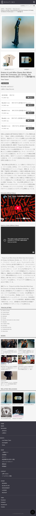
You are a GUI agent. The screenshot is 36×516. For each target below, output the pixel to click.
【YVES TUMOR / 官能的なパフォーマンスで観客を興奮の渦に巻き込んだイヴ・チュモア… (26, 352)
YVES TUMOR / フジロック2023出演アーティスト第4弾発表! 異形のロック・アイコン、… (9, 384)
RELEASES (8, 8)
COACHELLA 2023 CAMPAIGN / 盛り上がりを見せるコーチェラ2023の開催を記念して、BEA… (25, 368)
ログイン (27, 5)
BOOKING (4, 483)
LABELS (4, 433)
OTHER (3, 481)
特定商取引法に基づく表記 (8, 459)
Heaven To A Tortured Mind (18, 418)
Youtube (3, 507)
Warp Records (16, 8)
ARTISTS (4, 430)
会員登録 (23, 5)
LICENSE (4, 490)
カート (31, 5)
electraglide (5, 442)
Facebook (3, 500)
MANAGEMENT (6, 488)
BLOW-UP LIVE (6, 485)
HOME (2, 8)
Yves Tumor (5, 83)
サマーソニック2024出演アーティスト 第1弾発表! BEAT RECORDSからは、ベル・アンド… (9, 352)
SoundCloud (4, 504)
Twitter (2, 497)
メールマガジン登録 (7, 476)
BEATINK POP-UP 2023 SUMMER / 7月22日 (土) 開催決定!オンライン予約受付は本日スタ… (9, 368)
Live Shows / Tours (6, 440)
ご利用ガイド (5, 452)
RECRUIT (4, 492)
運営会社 (4, 464)
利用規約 (4, 466)
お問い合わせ (5, 473)
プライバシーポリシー (7, 461)
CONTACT (3, 471)
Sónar (3, 445)
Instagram (3, 502)
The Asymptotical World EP (7, 418)
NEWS (2, 426)
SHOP (2, 450)
